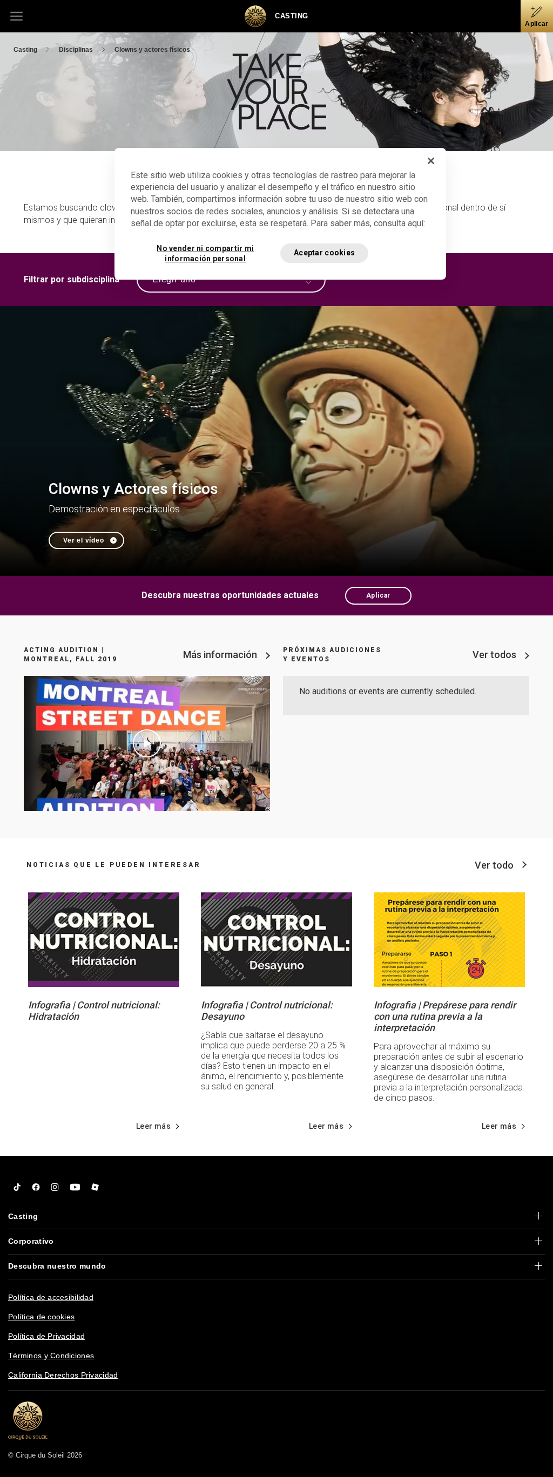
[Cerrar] (431, 161)
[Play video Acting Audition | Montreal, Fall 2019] (147, 743)
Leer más (153, 1126)
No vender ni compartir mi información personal (205, 253)
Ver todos (494, 654)
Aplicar (378, 595)
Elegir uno (174, 279)
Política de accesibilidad (50, 1297)
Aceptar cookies (324, 252)
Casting (26, 49)
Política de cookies (41, 1316)
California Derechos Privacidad (63, 1375)
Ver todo (494, 865)
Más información (220, 654)
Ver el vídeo (83, 540)
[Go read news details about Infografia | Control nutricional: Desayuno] (276, 938)
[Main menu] (16, 16)
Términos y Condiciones (51, 1355)
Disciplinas (77, 49)
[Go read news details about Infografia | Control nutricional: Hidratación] (103, 938)
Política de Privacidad (46, 1336)
